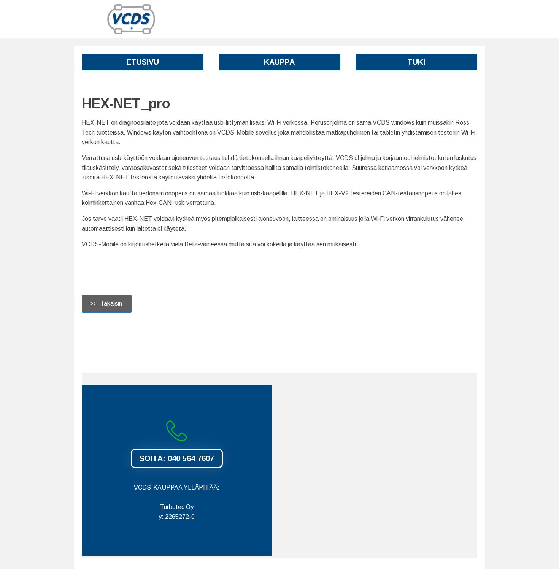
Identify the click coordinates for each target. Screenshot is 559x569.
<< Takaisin (106, 303)
